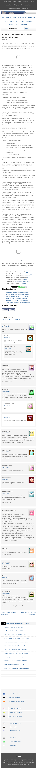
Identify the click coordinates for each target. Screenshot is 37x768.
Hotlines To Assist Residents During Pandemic (18, 296)
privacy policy (6, 762)
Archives (27, 623)
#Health (12, 309)
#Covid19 (5, 309)
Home (19, 2)
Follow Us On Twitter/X (14, 697)
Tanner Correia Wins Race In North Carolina (15, 634)
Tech (22, 21)
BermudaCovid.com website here (23, 281)
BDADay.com (16, 5)
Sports (12, 21)
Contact (31, 2)
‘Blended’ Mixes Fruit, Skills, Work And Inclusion (16, 653)
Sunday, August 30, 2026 (10, 2)
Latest (3, 623)
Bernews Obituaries (15, 730)
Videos (17, 25)
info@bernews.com (6, 760)
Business (8, 18)
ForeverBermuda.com (26, 5)
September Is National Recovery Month (14, 627)
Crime (14, 18)
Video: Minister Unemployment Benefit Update (18, 302)
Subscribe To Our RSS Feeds (16, 701)
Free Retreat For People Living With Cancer (15, 631)
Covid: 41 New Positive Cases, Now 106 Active (17, 36)
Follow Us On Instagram (15, 708)
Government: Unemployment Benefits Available (18, 292)
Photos (11, 25)
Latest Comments (19, 623)
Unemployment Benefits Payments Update (17, 300)
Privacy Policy (13, 745)
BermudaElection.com (14, 8)
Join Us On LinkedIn (15, 723)
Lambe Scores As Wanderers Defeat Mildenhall (16, 664)
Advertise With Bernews (15, 716)
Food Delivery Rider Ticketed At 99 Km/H (14, 645)
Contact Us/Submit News (15, 712)
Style (17, 21)
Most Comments (10, 623)
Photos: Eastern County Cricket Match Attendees (16, 668)
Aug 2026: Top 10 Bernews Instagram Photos (15, 660)
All (3, 18)
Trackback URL (4, 319)
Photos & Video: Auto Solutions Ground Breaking (16, 638)
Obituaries (29, 21)
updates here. (23, 283)
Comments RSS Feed (14, 319)
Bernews (18, 756)
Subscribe (8, 5)
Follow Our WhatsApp (15, 741)
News (6, 21)
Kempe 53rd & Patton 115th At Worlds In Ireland (16, 642)
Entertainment (22, 18)
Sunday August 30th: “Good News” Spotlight (15, 657)
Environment (31, 18)
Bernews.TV (25, 8)
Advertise (25, 2)
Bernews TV (13, 727)
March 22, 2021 (5, 326)
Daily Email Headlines (15, 738)
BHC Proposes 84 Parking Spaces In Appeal (15, 649)
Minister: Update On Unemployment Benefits (17, 294)
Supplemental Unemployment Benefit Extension (18, 298)
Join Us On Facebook (14, 694)
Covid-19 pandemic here (24, 270)
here (27, 272)
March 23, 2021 (5, 593)
